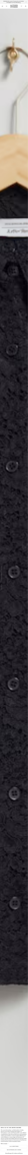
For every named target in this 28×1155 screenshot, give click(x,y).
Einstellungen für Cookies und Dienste (14, 1153)
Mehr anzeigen (4, 1143)
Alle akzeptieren (14, 1146)
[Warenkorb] (26, 6)
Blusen (1, 568)
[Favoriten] (21, 6)
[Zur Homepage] (14, 6)
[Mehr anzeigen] (14, 2)
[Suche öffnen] (6, 6)
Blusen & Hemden (1, 576)
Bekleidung (1, 587)
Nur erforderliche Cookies (14, 1149)
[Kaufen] (2, 6)
